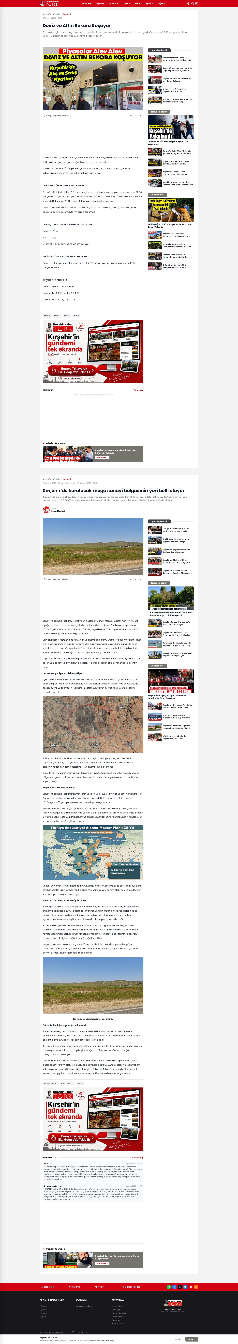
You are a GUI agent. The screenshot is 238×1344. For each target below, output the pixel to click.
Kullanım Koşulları (119, 1313)
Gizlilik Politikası (132, 1286)
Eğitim (149, 3)
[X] (180, 1287)
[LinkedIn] (185, 1287)
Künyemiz (75, 1286)
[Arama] (192, 3)
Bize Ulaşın (49, 1286)
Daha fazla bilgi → (109, 1341)
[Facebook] (174, 1287)
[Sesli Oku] (131, 116)
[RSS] (196, 1287)
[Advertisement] (93, 137)
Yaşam (126, 3)
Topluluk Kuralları (119, 1316)
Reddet (178, 1339)
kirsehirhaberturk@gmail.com (55, 1332)
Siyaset (100, 3)
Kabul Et (191, 1339)
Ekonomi (113, 3)
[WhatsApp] (169, 1287)
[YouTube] (190, 1287)
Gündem (86, 3)
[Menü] (196, 3)
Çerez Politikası (118, 1306)
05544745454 (81, 1332)
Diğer (160, 3)
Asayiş (138, 3)
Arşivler (101, 1286)
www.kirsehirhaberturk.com (87, 1306)
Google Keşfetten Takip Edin (57, 115)
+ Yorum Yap (137, 390)
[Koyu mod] (188, 3)
